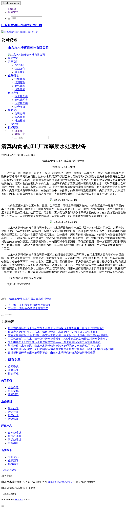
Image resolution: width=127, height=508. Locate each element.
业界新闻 (20, 117)
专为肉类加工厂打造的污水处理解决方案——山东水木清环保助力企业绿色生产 (54, 342)
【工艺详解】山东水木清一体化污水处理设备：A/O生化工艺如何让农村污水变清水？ (58, 338)
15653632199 (8, 470)
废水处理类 (21, 96)
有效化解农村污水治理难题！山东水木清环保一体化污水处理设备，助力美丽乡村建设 (58, 335)
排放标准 (20, 120)
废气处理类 (21, 99)
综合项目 (20, 106)
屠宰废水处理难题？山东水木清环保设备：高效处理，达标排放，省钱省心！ (53, 331)
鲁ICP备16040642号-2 (60, 481)
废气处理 (20, 86)
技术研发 (13, 127)
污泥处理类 (21, 103)
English (12, 8)
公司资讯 (20, 113)
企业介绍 (20, 65)
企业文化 (20, 68)
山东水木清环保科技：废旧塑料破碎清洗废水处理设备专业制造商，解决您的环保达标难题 (61, 349)
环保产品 (13, 92)
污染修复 (20, 89)
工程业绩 (13, 124)
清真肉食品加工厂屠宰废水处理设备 (30, 298)
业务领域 (13, 75)
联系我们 (20, 72)
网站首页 (13, 58)
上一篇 (29, 305)
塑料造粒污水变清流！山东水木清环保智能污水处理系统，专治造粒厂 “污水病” (54, 345)
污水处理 (20, 79)
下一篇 (28, 308)
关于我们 (13, 61)
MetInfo (19, 499)
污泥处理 (20, 82)
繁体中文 (13, 12)
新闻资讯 (13, 110)
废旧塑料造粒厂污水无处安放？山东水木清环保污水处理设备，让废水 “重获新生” (56, 328)
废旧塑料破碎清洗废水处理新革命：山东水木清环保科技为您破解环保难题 (51, 352)
